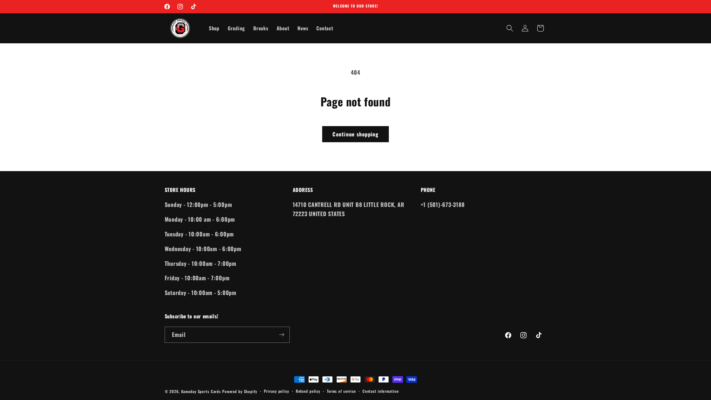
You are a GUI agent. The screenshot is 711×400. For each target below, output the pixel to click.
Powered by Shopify (239, 391)
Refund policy (308, 391)
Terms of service (341, 391)
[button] (509, 28)
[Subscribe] (281, 335)
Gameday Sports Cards (201, 391)
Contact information (380, 391)
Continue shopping (355, 134)
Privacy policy (276, 391)
